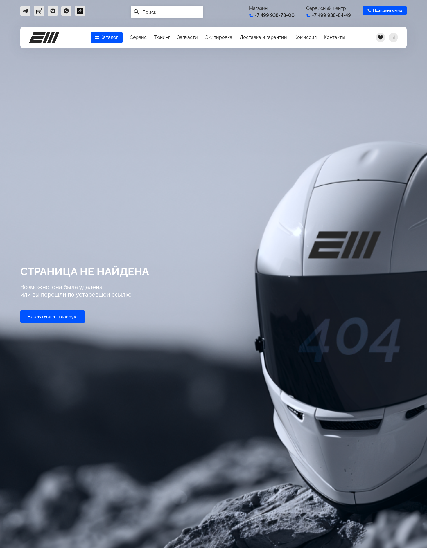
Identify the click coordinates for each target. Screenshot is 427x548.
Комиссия (305, 37)
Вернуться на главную (53, 316)
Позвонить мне (387, 10)
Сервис (138, 37)
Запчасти (187, 37)
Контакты (334, 37)
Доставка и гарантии (263, 37)
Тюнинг (162, 37)
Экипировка (218, 37)
